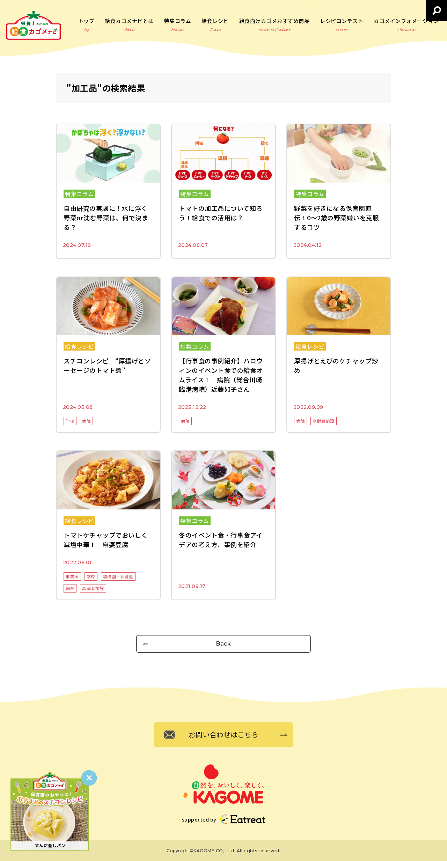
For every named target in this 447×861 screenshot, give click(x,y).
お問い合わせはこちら (223, 734)
